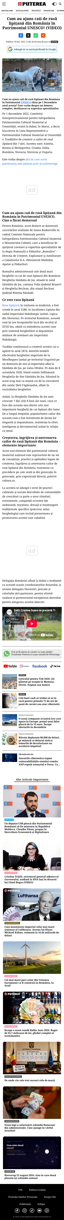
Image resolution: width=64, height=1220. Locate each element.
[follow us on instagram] (24, 666)
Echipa (41, 1204)
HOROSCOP (9, 1171)
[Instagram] (24, 1210)
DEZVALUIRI (7, 10)
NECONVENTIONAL (13, 1076)
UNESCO (26, 102)
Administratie (11, 1121)
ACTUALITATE (22, 10)
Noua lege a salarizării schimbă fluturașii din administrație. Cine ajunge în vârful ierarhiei (29, 1128)
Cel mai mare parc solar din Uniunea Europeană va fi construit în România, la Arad (29, 983)
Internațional (12, 923)
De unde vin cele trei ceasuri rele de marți (29, 1080)
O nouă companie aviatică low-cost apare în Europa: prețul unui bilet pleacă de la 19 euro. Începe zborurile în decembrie (40, 723)
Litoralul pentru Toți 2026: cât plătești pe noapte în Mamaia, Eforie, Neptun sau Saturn (36, 681)
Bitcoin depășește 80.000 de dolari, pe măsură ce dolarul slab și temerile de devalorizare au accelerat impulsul (39, 742)
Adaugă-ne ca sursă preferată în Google (35, 49)
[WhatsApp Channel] (47, 1210)
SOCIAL (54, 42)
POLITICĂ (36, 10)
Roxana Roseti (41, 41)
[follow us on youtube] (10, 666)
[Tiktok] (32, 1210)
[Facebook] (17, 1210)
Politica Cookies (37, 1189)
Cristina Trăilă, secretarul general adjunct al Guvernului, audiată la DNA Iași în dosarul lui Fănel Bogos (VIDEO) (31, 879)
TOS (20, 1189)
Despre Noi (50, 1197)
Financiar (49, 10)
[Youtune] (39, 1210)
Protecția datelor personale (22, 1197)
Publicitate (25, 1204)
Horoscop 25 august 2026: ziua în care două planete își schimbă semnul (30, 1177)
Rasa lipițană (10, 305)
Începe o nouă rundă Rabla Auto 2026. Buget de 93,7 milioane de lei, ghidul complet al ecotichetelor (30, 1033)
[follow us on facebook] (39, 666)
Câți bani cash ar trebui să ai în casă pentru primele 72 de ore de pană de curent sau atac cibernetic (39, 701)
